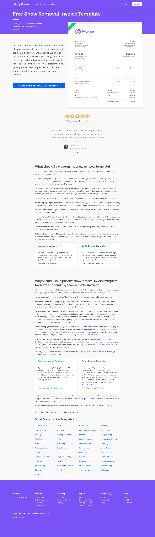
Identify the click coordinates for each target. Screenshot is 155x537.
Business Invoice (42, 457)
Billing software (41, 500)
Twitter (104, 503)
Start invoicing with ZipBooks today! (38, 85)
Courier (82, 457)
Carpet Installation (109, 439)
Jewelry (38, 435)
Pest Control (40, 439)
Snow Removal (85, 443)
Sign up (137, 4)
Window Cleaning (86, 470)
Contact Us (83, 497)
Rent (59, 426)
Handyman (105, 430)
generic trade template (94, 352)
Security (38, 461)
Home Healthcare (42, 430)
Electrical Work (41, 426)
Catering (104, 426)
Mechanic (105, 470)
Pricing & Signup (20, 497)
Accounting (39, 497)
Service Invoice (85, 448)
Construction (62, 448)
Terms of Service (64, 500)
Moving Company (64, 435)
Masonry (38, 474)
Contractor (83, 426)
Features (40, 4)
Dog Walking (106, 435)
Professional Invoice (87, 430)
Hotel (37, 443)
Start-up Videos (85, 505)
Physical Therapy (64, 457)
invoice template (75, 203)
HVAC (59, 439)
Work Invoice (106, 452)
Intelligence (40, 505)
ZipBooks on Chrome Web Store (78, 124)
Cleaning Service (86, 461)
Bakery (82, 435)
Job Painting (40, 465)
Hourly (60, 470)
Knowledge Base (86, 500)
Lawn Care (83, 452)
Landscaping (106, 465)
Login (126, 4)
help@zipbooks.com (85, 398)
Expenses (39, 503)
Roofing (60, 461)
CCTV (59, 452)
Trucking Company (43, 448)
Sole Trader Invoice (65, 465)
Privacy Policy (62, 503)
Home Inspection (108, 461)
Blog (103, 497)
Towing (38, 470)
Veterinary (61, 430)
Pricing (52, 4)
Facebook (105, 500)
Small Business (85, 439)
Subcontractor (85, 465)
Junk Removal (107, 457)
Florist (37, 452)
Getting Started (85, 503)
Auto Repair (106, 448)
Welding (104, 443)
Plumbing (61, 443)
